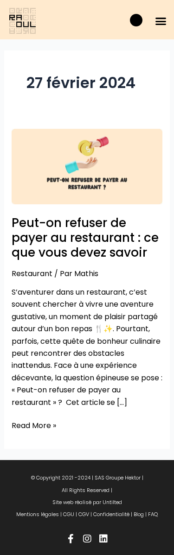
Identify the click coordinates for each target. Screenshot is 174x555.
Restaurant (32, 273)
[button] (161, 21)
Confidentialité (111, 514)
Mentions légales (37, 514)
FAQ (153, 514)
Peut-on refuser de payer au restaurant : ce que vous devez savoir (85, 237)
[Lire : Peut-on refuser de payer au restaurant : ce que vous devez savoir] (87, 166)
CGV (83, 514)
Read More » (34, 425)
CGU (68, 514)
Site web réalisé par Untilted (87, 502)
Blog (139, 514)
